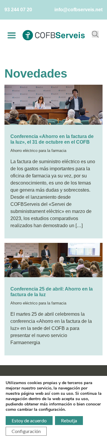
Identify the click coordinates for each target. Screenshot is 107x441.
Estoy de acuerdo (29, 420)
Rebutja (69, 420)
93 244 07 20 (18, 9)
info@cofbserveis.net (78, 9)
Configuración (26, 431)
